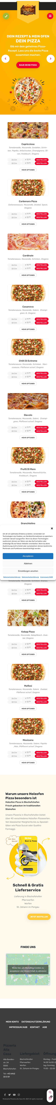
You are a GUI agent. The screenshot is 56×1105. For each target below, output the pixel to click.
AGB (44, 1027)
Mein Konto (12, 1021)
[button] (52, 528)
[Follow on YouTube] (14, 1095)
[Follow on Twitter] (9, 1095)
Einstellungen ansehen (28, 571)
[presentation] (5, 59)
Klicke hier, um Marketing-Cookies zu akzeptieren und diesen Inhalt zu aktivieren (28, 969)
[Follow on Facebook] (5, 1095)
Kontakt (35, 1027)
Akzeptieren (28, 556)
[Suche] (50, 1092)
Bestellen (42, 160)
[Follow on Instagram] (19, 1095)
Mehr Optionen (28, 170)
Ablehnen (28, 563)
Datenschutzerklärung (11, 577)
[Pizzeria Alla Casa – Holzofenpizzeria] (28, 10)
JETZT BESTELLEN (39, 917)
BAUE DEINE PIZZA (28, 65)
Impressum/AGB (46, 577)
